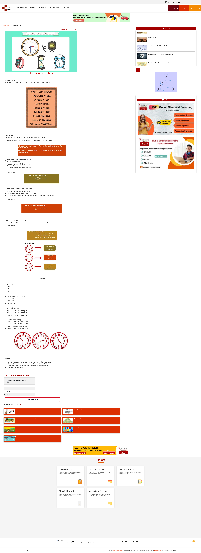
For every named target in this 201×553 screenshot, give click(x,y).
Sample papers (43, 7)
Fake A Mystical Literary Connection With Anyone (160, 37)
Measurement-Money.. (79, 418)
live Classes (183, 7)
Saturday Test (173, 7)
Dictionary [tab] (143, 70)
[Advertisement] (166, 185)
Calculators (65, 7)
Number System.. (78, 427)
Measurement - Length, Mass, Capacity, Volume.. (27, 418)
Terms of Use (83, 541)
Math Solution (54, 7)
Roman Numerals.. (19, 436)
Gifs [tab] (138, 70)
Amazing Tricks (152, 62)
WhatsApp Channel (90, 550)
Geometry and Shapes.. (80, 409)
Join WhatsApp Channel (190, 2)
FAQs (72, 541)
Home (4, 25)
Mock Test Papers (158, 550)
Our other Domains (174, 2)
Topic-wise (33, 7)
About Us (67, 541)
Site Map (76, 541)
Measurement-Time (16, 25)
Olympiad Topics (22, 7)
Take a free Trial (195, 7)
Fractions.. (17, 409)
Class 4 (8, 25)
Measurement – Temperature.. (22, 427)
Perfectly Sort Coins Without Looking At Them (159, 54)
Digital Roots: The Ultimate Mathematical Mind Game (161, 45)
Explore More (62, 483)
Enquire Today (130, 550)
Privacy (88, 541)
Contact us (94, 541)
